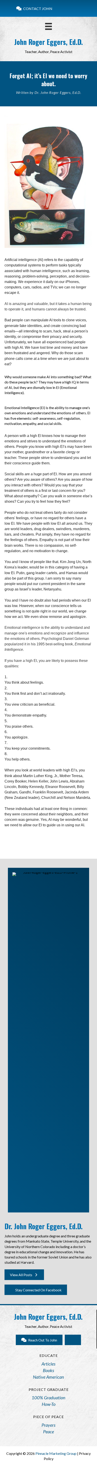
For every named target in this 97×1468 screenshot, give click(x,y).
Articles (48, 1363)
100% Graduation (48, 1397)
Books (48, 1370)
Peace (48, 1431)
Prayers (48, 1425)
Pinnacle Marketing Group (55, 1453)
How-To (48, 1404)
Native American (48, 1377)
